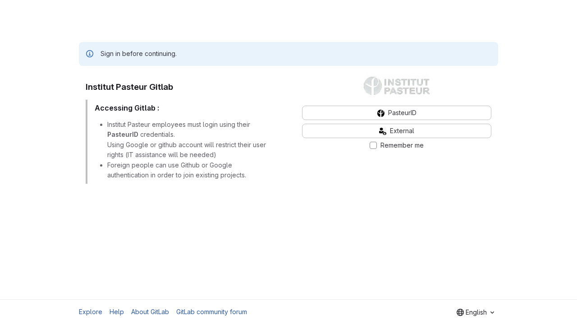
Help (117, 312)
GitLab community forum (211, 312)
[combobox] (475, 312)
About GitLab (150, 312)
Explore (90, 312)
